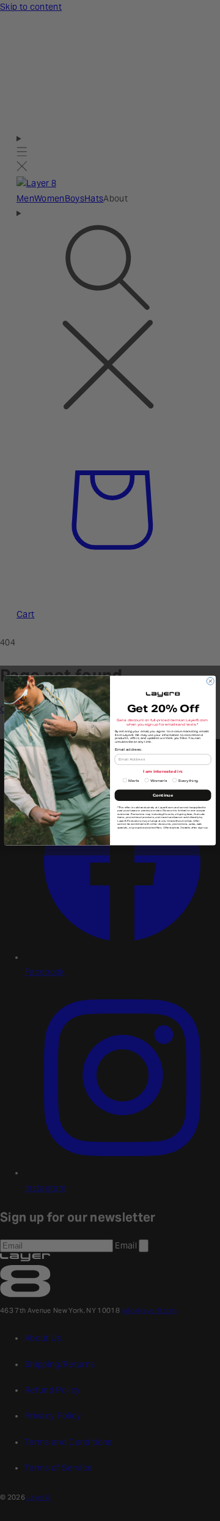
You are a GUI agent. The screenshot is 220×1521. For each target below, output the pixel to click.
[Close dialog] (210, 681)
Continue (163, 795)
